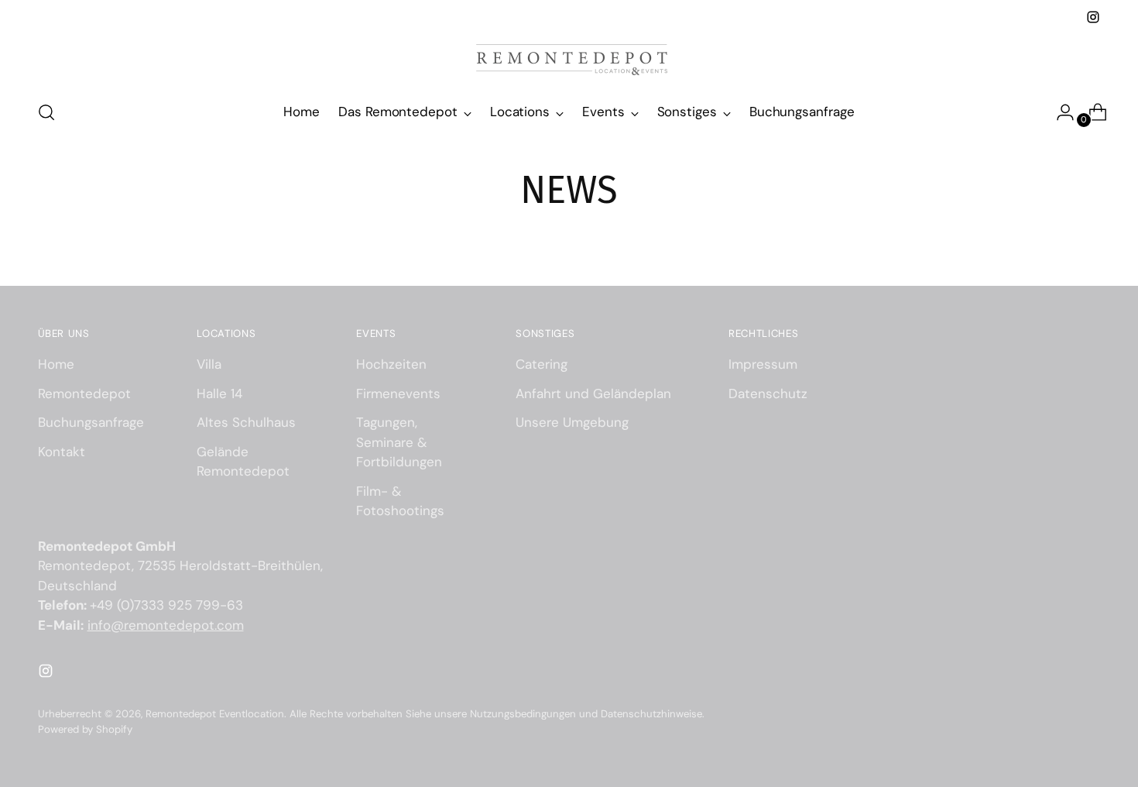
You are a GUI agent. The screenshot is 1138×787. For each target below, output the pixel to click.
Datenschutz (767, 393)
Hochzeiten (391, 364)
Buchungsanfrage (91, 422)
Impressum (762, 364)
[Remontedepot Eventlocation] (569, 57)
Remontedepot (84, 393)
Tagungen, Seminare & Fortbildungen (399, 442)
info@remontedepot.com (165, 625)
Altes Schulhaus (246, 422)
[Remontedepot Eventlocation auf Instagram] (1093, 17)
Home (56, 364)
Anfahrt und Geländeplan (593, 393)
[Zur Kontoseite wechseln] (1059, 112)
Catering (541, 364)
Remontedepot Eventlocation (215, 713)
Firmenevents (398, 393)
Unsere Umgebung (572, 422)
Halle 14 (219, 393)
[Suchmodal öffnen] (46, 112)
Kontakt (61, 451)
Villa (209, 364)
